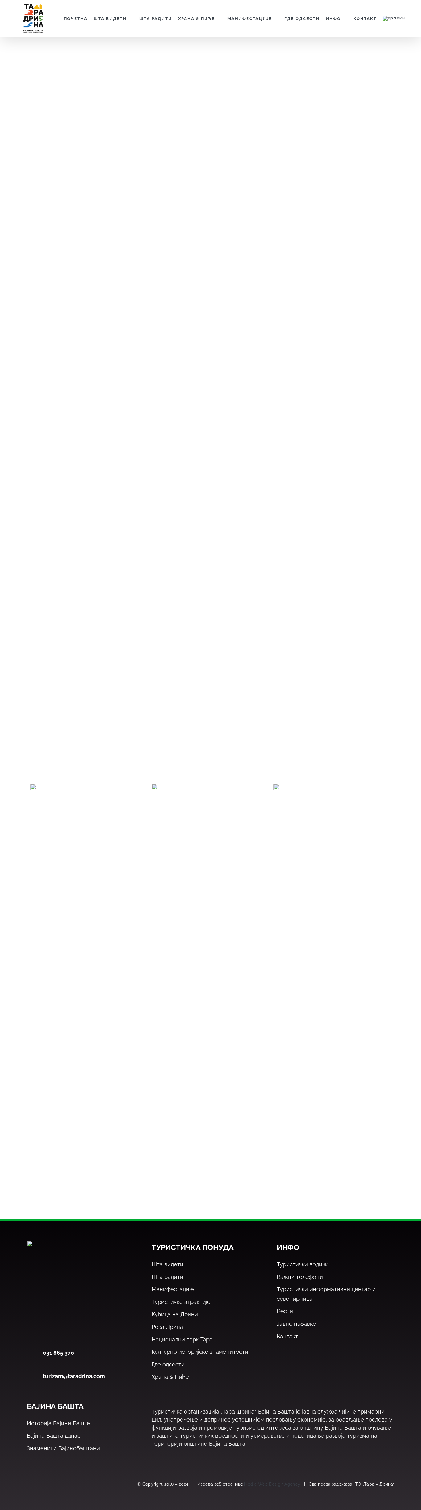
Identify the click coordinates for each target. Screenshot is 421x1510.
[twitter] (43, 1484)
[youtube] (70, 1484)
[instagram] (56, 1484)
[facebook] (30, 1484)
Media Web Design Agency (272, 1484)
